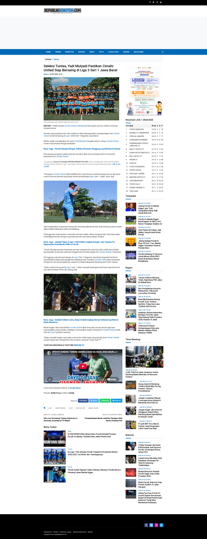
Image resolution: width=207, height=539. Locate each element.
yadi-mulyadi (80, 408)
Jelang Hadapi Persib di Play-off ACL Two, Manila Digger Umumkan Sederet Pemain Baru (149, 244)
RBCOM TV (79, 345)
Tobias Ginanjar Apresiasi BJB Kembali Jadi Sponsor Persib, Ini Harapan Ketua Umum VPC (149, 448)
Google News (75, 388)
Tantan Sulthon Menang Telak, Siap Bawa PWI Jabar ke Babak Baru (150, 280)
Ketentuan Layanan (65, 532)
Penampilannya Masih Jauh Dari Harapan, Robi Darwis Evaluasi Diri (103, 418)
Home (48, 52)
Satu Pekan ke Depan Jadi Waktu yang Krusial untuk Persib (149, 232)
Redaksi (55, 532)
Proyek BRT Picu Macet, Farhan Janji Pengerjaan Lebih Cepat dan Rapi (148, 426)
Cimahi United (70, 126)
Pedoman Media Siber (79, 532)
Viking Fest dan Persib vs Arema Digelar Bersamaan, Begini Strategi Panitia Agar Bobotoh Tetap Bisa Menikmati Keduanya (150, 498)
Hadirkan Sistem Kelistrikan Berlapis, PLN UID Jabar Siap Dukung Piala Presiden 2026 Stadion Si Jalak (150, 316)
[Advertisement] (103, 33)
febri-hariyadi (60, 408)
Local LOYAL (113, 52)
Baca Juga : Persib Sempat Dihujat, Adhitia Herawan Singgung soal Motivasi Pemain (82, 149)
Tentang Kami (48, 532)
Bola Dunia (138, 52)
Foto (101, 52)
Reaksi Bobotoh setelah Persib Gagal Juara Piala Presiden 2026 (148, 473)
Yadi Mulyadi (82, 126)
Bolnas (81, 52)
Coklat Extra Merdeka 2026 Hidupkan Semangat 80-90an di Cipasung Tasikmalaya (150, 461)
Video (91, 52)
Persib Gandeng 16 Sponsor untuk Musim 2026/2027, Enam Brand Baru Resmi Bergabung (150, 257)
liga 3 (92, 176)
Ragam (126, 52)
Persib (58, 52)
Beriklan (90, 532)
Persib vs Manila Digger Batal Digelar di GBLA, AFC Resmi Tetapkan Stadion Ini (150, 221)
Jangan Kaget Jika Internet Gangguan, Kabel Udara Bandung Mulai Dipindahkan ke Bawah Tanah (150, 413)
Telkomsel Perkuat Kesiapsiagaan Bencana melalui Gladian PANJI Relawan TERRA (148, 329)
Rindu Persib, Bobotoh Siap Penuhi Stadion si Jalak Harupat (150, 484)
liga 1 (50, 408)
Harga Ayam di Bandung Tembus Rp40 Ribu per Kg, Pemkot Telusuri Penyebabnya (149, 387)
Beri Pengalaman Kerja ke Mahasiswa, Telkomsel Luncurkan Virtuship (149, 290)
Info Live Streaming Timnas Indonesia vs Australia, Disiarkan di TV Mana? (60, 418)
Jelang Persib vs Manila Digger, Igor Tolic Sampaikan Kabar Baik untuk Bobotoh (148, 209)
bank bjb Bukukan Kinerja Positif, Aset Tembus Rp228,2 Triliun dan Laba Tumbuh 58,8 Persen (149, 302)
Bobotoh (69, 52)
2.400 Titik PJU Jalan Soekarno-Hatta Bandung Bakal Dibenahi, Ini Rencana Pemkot (142, 374)
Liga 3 (68, 136)
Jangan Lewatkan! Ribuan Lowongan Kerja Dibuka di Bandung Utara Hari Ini (149, 400)
